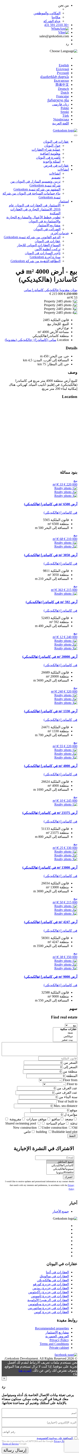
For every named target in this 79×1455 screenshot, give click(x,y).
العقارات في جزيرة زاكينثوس (48, 1292)
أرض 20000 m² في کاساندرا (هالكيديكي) (49, 656)
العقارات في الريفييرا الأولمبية (48, 1300)
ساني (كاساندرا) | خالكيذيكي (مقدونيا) (30, 340)
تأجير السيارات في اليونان (42, 253)
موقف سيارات (36, 1119)
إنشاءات (63, 169)
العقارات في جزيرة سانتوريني (48, 1308)
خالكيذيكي (51, 290)
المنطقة (71, 1076)
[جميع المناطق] (60, 1162)
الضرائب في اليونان (46, 229)
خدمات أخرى (60, 233)
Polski (65, 108)
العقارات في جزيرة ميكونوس (48, 1304)
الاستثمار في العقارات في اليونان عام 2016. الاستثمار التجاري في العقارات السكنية (34, 209)
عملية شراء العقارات (46, 149)
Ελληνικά (62, 69)
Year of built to (67, 1101)
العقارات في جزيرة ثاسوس (50, 1296)
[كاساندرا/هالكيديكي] (60, 1165)
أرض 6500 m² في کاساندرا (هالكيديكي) (50, 504)
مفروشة (15, 1119)
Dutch (65, 92)
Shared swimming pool (20, 1123)
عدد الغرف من (67, 1088)
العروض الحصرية (57, 1336)
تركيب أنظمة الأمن (47, 249)
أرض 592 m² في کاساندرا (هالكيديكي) (51, 602)
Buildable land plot (64, 1132)
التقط (72, 1136)
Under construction (54, 1127)
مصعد (69, 1119)
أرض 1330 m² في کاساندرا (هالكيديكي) (50, 711)
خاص (27, 1132)
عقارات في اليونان (56, 141)
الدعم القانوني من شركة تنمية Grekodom (32, 237)
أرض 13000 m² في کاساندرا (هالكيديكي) (49, 867)
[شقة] (65, 1033)
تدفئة (73, 1123)
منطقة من (70, 1071)
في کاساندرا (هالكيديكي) (60, 512)
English (64, 65)
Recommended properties (52, 1328)
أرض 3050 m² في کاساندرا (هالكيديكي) (50, 555)
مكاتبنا (56, 17)
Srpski (64, 112)
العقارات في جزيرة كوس (51, 1312)
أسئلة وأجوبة (51, 161)
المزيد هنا (25, 1370)
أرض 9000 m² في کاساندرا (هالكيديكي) (50, 976)
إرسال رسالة (15, 1450)
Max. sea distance (65, 1106)
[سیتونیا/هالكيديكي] (60, 1169)
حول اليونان (52, 145)
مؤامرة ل (70, 1114)
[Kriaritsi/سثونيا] (60, 1172)
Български (61, 80)
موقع (73, 1110)
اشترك (68, 1177)
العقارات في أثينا (57, 1272)
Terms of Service (10, 1443)
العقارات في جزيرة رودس (50, 1288)
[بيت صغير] (65, 1040)
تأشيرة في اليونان (48, 157)
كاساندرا (37, 290)
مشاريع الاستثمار (48, 225)
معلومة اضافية (50, 153)
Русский (63, 73)
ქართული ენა (58, 100)
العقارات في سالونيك (54, 1276)
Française (62, 96)
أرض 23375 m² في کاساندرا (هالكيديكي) (49, 813)
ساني (27, 290)
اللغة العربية (60, 123)
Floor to (72, 1084)
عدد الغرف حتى (66, 1092)
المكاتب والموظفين (46, 13)
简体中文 (62, 84)
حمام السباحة (55, 1123)
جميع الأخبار (60, 1211)
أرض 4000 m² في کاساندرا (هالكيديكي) (50, 766)
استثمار (64, 201)
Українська (61, 119)
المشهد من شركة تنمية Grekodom (36, 189)
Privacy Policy (59, 1340)
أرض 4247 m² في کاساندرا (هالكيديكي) (50, 922)
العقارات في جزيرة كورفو (51, 1284)
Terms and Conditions (54, 1344)
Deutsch (63, 89)
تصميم (55, 177)
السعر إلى (70, 1067)
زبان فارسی (60, 104)
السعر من (70, 1062)
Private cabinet (59, 1347)
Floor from (70, 1080)
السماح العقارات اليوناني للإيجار (38, 245)
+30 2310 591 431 (56, 25)
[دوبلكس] (65, 1036)
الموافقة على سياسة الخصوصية (55, 1438)
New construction (25, 1127)
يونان (73, 290)
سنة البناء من (68, 1097)
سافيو (56, 1119)
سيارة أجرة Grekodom (45, 257)
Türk (65, 115)
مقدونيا (64, 290)
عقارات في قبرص (56, 165)
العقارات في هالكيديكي (53, 1280)
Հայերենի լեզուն (54, 77)
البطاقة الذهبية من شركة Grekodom (35, 261)
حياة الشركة (51, 21)
